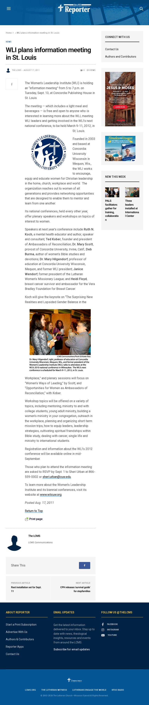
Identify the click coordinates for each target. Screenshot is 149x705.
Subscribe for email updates (72, 649)
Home (9, 33)
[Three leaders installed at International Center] (132, 192)
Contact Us (112, 49)
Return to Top (34, 511)
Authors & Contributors (20, 639)
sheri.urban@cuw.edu (56, 477)
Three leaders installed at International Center (132, 208)
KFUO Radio (118, 690)
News (8, 42)
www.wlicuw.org (51, 494)
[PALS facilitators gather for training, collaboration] (112, 192)
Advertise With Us (16, 631)
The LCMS (16, 70)
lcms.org (30, 690)
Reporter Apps (15, 646)
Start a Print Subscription (21, 624)
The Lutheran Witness (54, 690)
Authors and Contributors (120, 56)
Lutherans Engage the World (89, 690)
